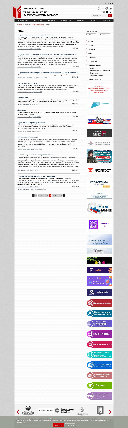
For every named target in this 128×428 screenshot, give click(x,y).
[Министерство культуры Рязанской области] (82, 415)
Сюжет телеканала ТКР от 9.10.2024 (28, 170)
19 (44, 195)
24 (58, 195)
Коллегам (106, 20)
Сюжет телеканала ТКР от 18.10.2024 (29, 104)
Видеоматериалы (38, 24)
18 (41, 195)
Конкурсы (92, 57)
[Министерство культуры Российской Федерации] (28, 415)
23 (55, 195)
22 (53, 195)
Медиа (92, 68)
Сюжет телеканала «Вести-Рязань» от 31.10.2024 (32, 77)
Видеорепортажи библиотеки (100, 71)
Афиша (91, 41)
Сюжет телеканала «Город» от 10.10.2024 (30, 149)
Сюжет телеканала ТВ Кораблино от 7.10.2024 (32, 189)
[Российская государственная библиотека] (100, 414)
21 (50, 195)
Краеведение (66, 20)
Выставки (91, 49)
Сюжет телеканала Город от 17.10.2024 (29, 117)
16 (36, 195)
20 (47, 195)
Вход (107, 3)
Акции (90, 53)
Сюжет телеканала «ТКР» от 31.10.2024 (29, 49)
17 (39, 195)
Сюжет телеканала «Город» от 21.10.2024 (30, 92)
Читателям (38, 20)
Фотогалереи (93, 61)
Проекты (93, 20)
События (80, 20)
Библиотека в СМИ (95, 79)
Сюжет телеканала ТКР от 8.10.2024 (28, 187)
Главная (19, 24)
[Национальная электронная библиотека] (65, 412)
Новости (91, 45)
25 (61, 195)
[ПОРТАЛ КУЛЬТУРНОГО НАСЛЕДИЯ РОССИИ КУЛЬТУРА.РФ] (46, 412)
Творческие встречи (96, 75)
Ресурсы (51, 20)
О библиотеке (23, 20)
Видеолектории (95, 73)
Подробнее (70, 425)
